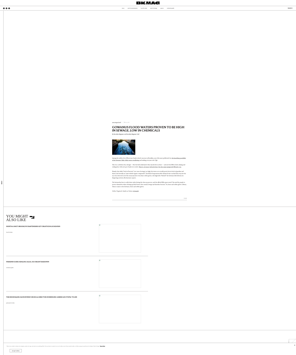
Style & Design (153, 8)
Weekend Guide (170, 8)
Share (185, 198)
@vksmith (136, 191)
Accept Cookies (16, 350)
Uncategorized (116, 122)
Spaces (162, 8)
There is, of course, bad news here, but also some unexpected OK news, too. (160, 167)
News (123, 8)
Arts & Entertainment (132, 8)
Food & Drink (144, 8)
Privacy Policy (102, 346)
